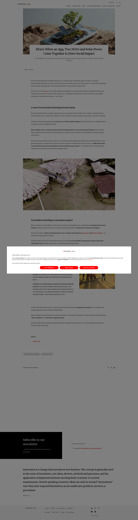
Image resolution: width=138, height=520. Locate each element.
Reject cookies (69, 267)
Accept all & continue (89, 267)
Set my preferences (49, 267)
